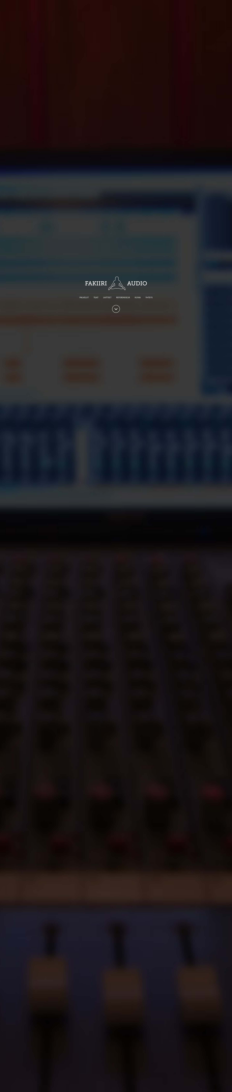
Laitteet (107, 297)
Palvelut (84, 297)
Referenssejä (123, 297)
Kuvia (138, 297)
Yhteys (149, 297)
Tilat (96, 297)
